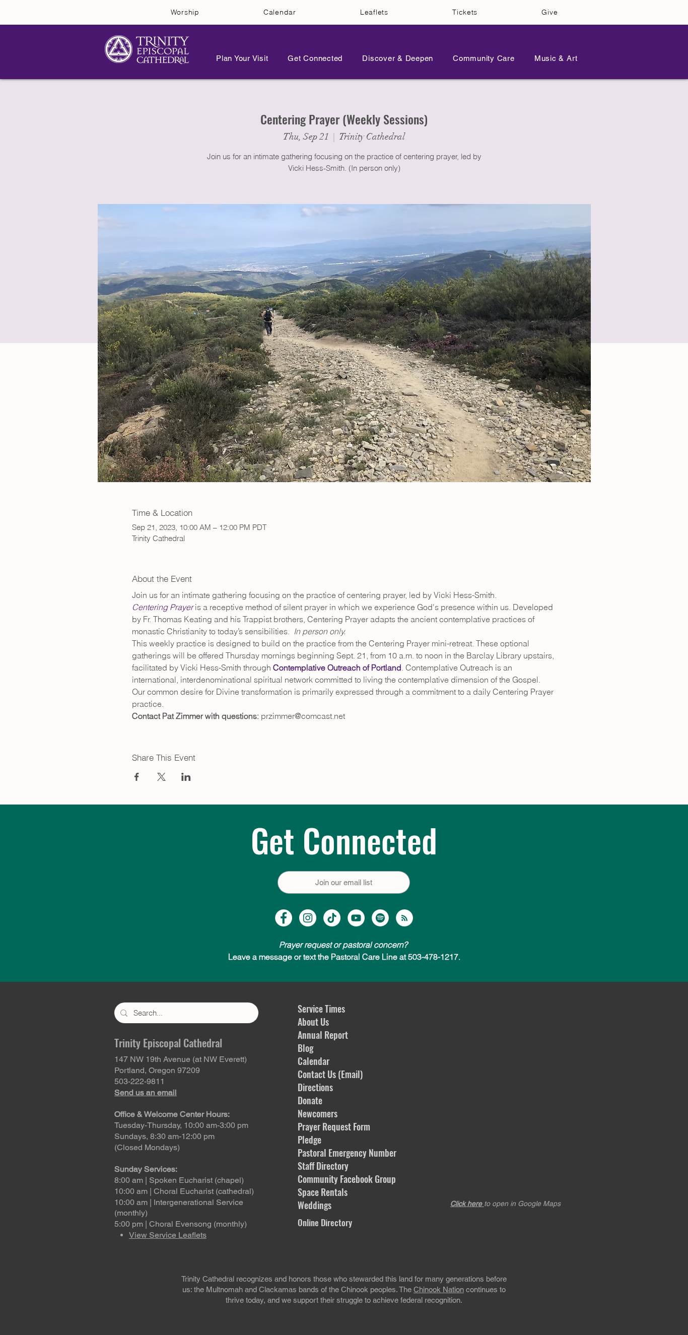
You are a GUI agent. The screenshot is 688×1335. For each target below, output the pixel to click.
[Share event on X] (161, 777)
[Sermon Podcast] (404, 917)
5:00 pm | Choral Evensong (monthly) (180, 1224)
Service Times (321, 1008)
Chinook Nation (439, 1289)
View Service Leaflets (168, 1235)
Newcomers (317, 1113)
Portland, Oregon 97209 (157, 1070)
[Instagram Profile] (307, 917)
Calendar (313, 1060)
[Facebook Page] (283, 917)
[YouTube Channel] (356, 917)
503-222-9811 (139, 1081)
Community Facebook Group (347, 1178)
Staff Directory (323, 1165)
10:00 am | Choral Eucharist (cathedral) (184, 1191)
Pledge (309, 1139)
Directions (315, 1087)
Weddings (314, 1205)
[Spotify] (380, 917)
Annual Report (323, 1034)
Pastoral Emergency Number (347, 1152)
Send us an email (145, 1092)
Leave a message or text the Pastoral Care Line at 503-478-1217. (344, 957)
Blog (305, 1047)
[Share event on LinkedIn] (186, 777)
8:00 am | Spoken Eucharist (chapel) (179, 1180)
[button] (239, 58)
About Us (313, 1021)
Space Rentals (323, 1191)
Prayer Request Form (334, 1126)
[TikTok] (331, 917)
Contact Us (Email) (330, 1074)
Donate (310, 1100)
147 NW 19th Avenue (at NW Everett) (180, 1059)
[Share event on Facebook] (137, 777)
